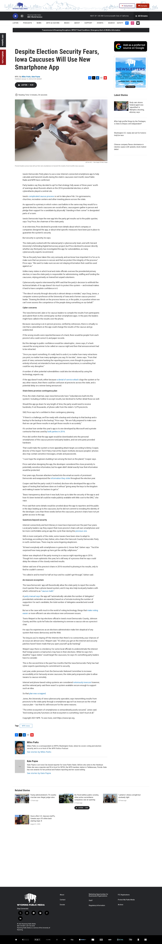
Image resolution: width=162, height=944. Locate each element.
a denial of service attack (68, 379)
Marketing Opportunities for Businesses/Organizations (98, 895)
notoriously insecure (82, 682)
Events (100, 23)
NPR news (26, 726)
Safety (120, 23)
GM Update (2, 40)
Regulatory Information (97, 905)
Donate (143, 6)
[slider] (25, 16)
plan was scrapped (37, 693)
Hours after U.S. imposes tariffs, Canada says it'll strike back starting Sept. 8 (42, 818)
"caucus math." (47, 591)
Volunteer (128, 5)
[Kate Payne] (20, 766)
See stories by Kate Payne (39, 773)
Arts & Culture (53, 23)
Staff (91, 900)
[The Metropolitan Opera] (93, 940)
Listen (15, 23)
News (39, 23)
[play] (15, 16)
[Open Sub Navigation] (20, 23)
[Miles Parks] (20, 747)
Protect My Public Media (126, 900)
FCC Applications (124, 895)
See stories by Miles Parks (39, 752)
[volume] (22, 16)
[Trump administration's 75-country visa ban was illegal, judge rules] (22, 798)
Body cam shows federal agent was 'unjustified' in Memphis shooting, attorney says (136, 107)
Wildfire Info (2, 57)
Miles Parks (26, 77)
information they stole (60, 478)
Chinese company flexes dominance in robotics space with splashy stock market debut (130, 146)
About (77, 23)
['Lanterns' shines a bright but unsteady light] (110, 798)
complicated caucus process (41, 196)
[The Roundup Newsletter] (130, 72)
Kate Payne (36, 77)
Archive (120, 905)
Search (111, 23)
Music (67, 23)
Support (88, 23)
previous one (81, 531)
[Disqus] (81, 857)
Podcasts (27, 23)
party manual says (32, 596)
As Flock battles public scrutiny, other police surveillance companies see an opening (86, 797)
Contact (62, 900)
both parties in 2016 (56, 431)
